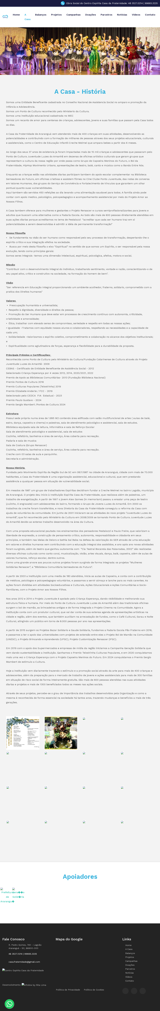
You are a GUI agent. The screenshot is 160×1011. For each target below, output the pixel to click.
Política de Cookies (94, 989)
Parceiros (106, 14)
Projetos (56, 14)
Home (16, 14)
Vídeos (136, 14)
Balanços (40, 14)
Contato (150, 14)
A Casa (27, 17)
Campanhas (73, 14)
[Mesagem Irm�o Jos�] (23, 732)
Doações (90, 14)
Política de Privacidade (68, 989)
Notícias (122, 14)
